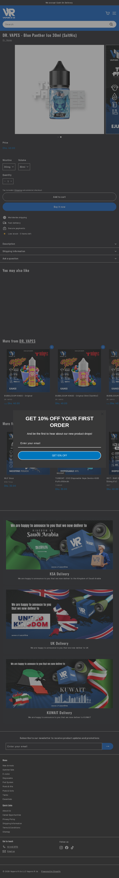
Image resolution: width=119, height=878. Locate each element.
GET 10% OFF (59, 455)
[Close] (102, 414)
